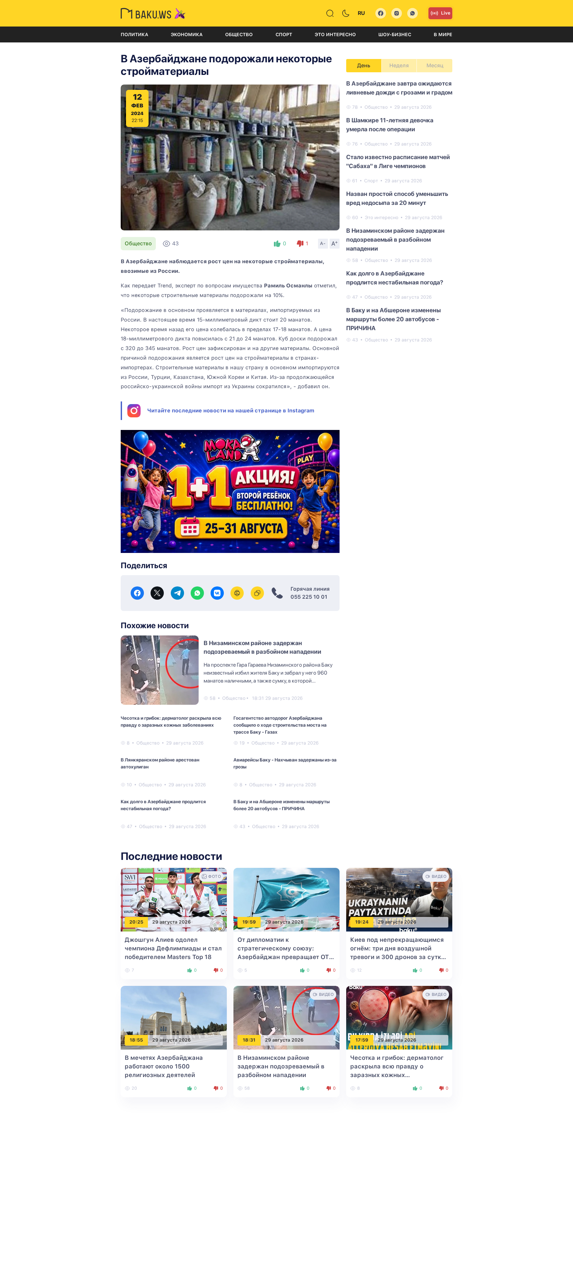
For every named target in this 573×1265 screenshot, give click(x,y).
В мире (443, 34)
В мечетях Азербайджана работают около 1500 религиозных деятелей (164, 1066)
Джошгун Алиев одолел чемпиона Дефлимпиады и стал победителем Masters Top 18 (173, 948)
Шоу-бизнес (394, 34)
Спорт (284, 34)
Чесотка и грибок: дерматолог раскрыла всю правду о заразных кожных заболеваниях (171, 721)
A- (323, 243)
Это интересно (335, 34)
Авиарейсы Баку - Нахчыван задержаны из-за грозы (285, 763)
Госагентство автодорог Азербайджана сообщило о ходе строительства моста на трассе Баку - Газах (280, 725)
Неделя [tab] (399, 65)
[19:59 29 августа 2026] (286, 899)
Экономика (187, 34)
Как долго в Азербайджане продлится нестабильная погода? (163, 805)
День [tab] (363, 65)
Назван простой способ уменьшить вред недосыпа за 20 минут (397, 198)
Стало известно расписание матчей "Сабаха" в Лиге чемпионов (398, 161)
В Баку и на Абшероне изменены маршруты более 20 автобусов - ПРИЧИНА (281, 805)
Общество (239, 34)
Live (445, 13)
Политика (134, 34)
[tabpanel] (399, 211)
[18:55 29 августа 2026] (174, 1017)
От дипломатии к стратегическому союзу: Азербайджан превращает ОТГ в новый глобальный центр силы (285, 957)
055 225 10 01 (308, 597)
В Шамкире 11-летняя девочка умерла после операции (389, 125)
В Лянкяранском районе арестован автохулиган (160, 763)
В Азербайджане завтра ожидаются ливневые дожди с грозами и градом (399, 88)
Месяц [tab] (434, 65)
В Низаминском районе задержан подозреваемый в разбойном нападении (395, 239)
